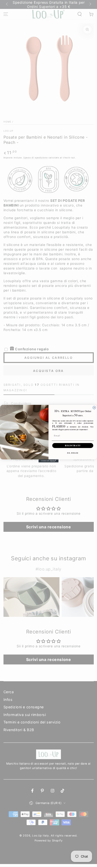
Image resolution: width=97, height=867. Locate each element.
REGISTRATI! (73, 445)
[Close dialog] (94, 407)
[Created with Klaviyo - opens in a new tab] (48, 460)
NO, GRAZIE (72, 453)
